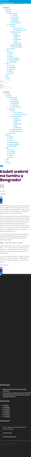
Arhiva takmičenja (17, 47)
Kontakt (8, 78)
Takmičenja (12, 24)
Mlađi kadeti (17, 39)
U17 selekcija (6, 413)
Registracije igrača (17, 45)
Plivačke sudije (13, 62)
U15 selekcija (6, 416)
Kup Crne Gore (18, 28)
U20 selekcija (15, 17)
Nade (15, 41)
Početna (8, 9)
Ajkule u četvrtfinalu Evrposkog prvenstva (14, 389)
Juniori (16, 34)
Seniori (13, 26)
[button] (6, 7)
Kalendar (11, 52)
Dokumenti (12, 49)
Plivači (10, 54)
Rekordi (11, 56)
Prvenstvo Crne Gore (20, 30)
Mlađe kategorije (16, 32)
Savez (7, 63)
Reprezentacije (13, 13)
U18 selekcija (15, 19)
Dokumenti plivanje (14, 60)
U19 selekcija (6, 409)
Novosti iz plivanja (14, 58)
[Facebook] (15, 198)
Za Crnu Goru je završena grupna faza (13, 393)
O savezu (11, 65)
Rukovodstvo (12, 67)
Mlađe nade (17, 43)
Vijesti (7, 75)
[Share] (15, 202)
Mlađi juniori (17, 35)
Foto (7, 76)
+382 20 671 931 (7, 433)
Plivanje (8, 50)
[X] (15, 200)
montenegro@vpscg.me (9, 436)
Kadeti (16, 37)
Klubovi (11, 71)
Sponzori (11, 73)
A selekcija (14, 15)
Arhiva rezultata (16, 22)
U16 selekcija (15, 21)
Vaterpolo (9, 11)
